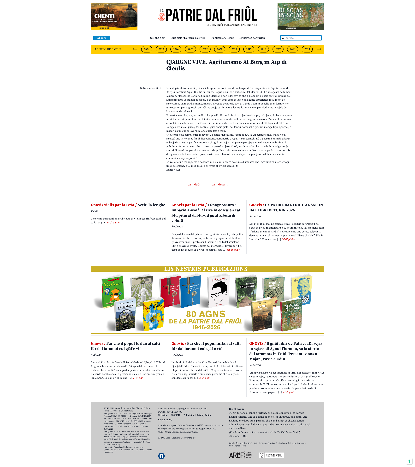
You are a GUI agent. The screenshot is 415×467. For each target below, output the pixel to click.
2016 (292, 49)
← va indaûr (192, 184)
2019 (248, 49)
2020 (234, 49)
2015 (307, 49)
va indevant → (221, 184)
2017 (278, 49)
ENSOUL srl (164, 437)
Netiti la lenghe (128, 205)
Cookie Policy (165, 419)
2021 (219, 49)
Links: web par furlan (252, 38)
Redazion (163, 415)
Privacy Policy (204, 415)
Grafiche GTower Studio (184, 437)
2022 (205, 49)
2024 (175, 49)
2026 (146, 49)
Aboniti (101, 38)
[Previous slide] (134, 49)
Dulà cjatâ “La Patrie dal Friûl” (188, 38)
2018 (263, 49)
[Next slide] (319, 49)
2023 (190, 49)
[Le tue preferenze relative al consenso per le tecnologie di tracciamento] (409, 461)
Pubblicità (189, 415)
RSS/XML (175, 415)
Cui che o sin (157, 38)
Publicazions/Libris (222, 38)
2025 (161, 49)
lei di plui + (112, 222)
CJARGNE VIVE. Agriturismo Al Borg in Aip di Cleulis (226, 65)
